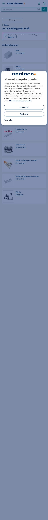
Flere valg (8, 120)
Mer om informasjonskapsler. (20, 101)
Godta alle (24, 107)
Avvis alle (24, 114)
